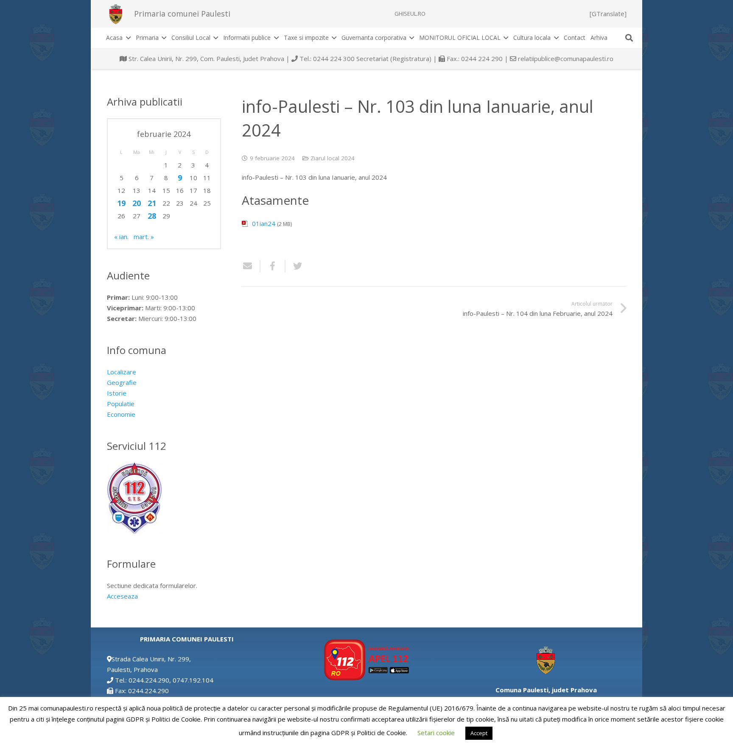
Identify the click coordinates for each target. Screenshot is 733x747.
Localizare (121, 372)
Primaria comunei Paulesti (182, 13)
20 (136, 203)
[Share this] (272, 266)
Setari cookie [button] (436, 732)
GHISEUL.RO (409, 13)
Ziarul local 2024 (333, 158)
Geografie (122, 382)
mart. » (144, 236)
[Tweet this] (294, 266)
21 (152, 203)
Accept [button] (478, 733)
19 (121, 203)
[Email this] (251, 266)
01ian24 (263, 223)
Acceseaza (122, 596)
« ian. (121, 236)
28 (152, 216)
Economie (121, 414)
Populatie (120, 403)
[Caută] (629, 38)
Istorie (116, 393)
